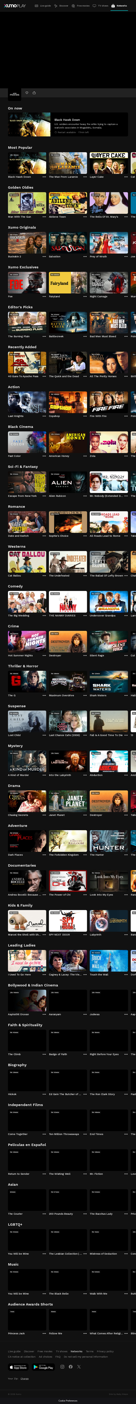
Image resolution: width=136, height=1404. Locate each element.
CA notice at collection (21, 1356)
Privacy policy (105, 1351)
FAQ (57, 1356)
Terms (90, 1351)
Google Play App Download (43, 1368)
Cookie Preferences (68, 1401)
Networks (122, 5)
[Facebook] (70, 1366)
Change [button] (25, 1378)
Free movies (83, 5)
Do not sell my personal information (86, 1356)
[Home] (15, 5)
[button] (68, 124)
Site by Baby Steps (118, 1394)
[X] (78, 1366)
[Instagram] (62, 1366)
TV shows (103, 5)
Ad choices (45, 1356)
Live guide (45, 5)
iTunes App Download (18, 1368)
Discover (63, 5)
